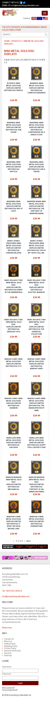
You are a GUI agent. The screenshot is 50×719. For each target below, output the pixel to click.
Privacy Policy (10, 648)
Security (7, 653)
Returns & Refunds (12, 651)
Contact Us (9, 639)
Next (29, 541)
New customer (8, 687)
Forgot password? (10, 690)
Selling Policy (10, 644)
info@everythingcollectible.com (25, 5)
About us (8, 641)
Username (6, 667)
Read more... (7, 628)
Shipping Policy (10, 646)
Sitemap (8, 655)
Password (6, 674)
